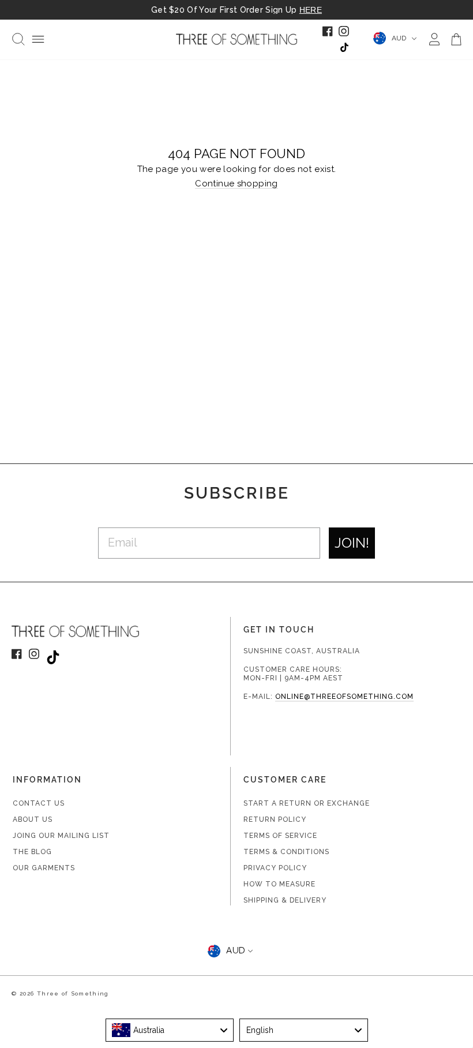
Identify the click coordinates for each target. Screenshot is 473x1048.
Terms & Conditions (286, 852)
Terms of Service (280, 836)
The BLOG (32, 852)
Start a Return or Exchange (306, 803)
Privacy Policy (275, 868)
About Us (32, 819)
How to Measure (279, 884)
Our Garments (44, 868)
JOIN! (352, 542)
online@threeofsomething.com (344, 697)
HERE (310, 9)
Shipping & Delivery (284, 900)
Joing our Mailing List (61, 836)
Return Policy (274, 819)
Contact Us (39, 803)
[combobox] (170, 1030)
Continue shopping (236, 184)
